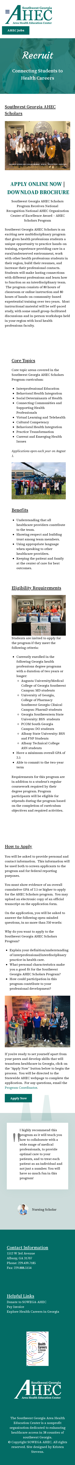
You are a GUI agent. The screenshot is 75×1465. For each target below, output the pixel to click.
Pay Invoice (15, 1306)
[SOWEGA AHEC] (28, 14)
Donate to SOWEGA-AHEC (26, 1302)
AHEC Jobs (15, 30)
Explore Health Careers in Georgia (33, 1311)
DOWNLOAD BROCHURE (38, 192)
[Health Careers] (37, 1348)
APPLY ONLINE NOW (36, 184)
